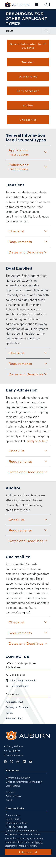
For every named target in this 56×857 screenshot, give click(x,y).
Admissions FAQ (14, 701)
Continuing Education (18, 777)
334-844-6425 (12, 750)
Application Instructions (18, 152)
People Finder (13, 819)
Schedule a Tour (14, 718)
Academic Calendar (16, 826)
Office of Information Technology (24, 781)
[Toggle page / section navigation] (46, 31)
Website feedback (14, 755)
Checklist (16, 231)
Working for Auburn (16, 822)
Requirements (20, 241)
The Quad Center (19, 686)
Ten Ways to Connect (17, 707)
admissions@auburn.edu (23, 680)
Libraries (10, 792)
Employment (13, 785)
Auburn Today (13, 796)
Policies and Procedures (18, 166)
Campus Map (13, 815)
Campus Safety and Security (21, 830)
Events (9, 800)
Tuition (9, 712)
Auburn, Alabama (13, 746)
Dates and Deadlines (25, 252)
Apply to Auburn (37, 441)
